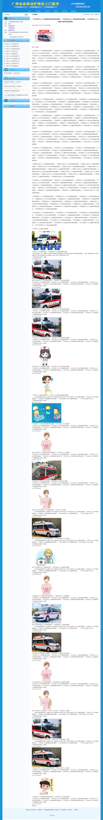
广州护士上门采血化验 (11, 63)
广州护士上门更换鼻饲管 (11, 49)
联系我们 (73, 11)
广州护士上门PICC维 (10, 51)
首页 (29, 11)
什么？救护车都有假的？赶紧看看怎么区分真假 (16, 95)
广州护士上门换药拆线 (11, 46)
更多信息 (34, 805)
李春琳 (76, 810)
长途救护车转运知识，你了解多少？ (13, 82)
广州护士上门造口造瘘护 (11, 56)
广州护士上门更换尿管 (11, 53)
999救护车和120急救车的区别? (12, 90)
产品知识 (56, 11)
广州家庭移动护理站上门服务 (39, 257)
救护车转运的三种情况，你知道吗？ (13, 86)
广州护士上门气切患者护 (11, 58)
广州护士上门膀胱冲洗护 (11, 61)
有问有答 (64, 11)
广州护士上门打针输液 (11, 44)
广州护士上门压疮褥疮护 (11, 66)
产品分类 (47, 11)
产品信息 (38, 11)
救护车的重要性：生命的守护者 (12, 73)
